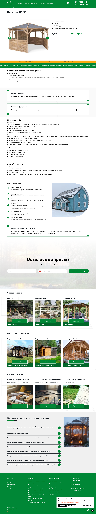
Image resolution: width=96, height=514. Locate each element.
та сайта (11, 509)
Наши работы (11, 484)
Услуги (9, 482)
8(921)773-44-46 (81, 4)
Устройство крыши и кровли (36, 502)
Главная (9, 7)
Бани (50, 485)
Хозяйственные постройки (57, 489)
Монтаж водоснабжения (35, 490)
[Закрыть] (92, 510)
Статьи (9, 488)
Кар (8, 509)
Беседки (20, 7)
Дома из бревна (54, 490)
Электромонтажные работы (36, 489)
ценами (64, 110)
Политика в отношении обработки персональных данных (25, 511)
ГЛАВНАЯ (10, 478)
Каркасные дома (54, 481)
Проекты (15, 7)
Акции (9, 486)
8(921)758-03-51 (81, 2)
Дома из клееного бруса (56, 483)
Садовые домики (54, 487)
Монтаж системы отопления (36, 492)
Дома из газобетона (55, 492)
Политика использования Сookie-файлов (68, 502)
